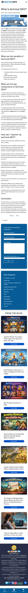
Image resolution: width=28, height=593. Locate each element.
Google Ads (6, 280)
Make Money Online (8, 289)
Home (2, 12)
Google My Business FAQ (10, 287)
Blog (6, 12)
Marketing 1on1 (12, 560)
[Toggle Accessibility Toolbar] (25, 582)
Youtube (6, 306)
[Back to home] (9, 2)
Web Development (8, 301)
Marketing (6, 292)
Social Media (7, 299)
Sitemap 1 (8, 579)
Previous (12, 215)
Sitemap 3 (15, 579)
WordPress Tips (7, 304)
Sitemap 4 (19, 579)
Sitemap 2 (12, 579)
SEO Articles (7, 296)
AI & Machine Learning (9, 278)
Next (17, 215)
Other (5, 294)
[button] (26, 2)
